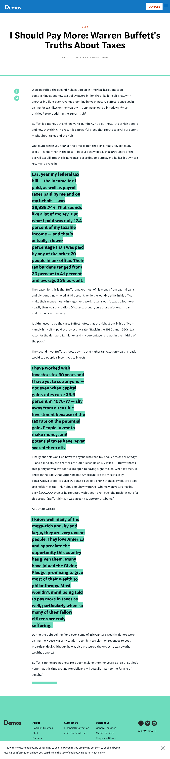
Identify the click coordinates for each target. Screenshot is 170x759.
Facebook (141, 723)
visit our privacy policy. (92, 752)
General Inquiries (106, 728)
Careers (37, 738)
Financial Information (76, 728)
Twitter (147, 723)
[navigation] (166, 5)
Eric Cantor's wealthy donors (108, 634)
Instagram (154, 723)
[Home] (13, 11)
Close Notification (154, 750)
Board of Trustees (43, 728)
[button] (16, 91)
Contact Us (103, 723)
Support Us (71, 723)
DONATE (154, 6)
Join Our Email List (75, 733)
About (36, 723)
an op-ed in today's (110, 107)
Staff (35, 733)
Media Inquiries (105, 733)
